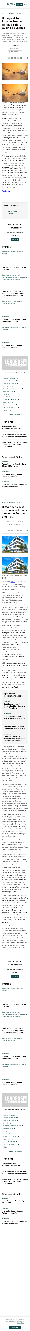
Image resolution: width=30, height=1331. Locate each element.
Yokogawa (6, 410)
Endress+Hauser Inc (9, 381)
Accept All (15, 1327)
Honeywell (15, 45)
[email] (21, 58)
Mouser (5, 394)
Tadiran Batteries (8, 402)
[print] (27, 58)
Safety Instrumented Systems (11, 13)
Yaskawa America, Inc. (10, 407)
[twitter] (15, 58)
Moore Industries (8, 391)
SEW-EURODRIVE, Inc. (10, 399)
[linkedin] (12, 58)
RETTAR (5, 397)
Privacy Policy (20, 1323)
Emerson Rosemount (9, 378)
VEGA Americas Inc (9, 405)
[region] (15, 1324)
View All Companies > (15, 414)
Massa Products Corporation (12, 389)
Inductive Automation (9, 383)
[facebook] (9, 58)
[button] (3, 4)
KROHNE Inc (7, 386)
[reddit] (18, 58)
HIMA (13, 582)
